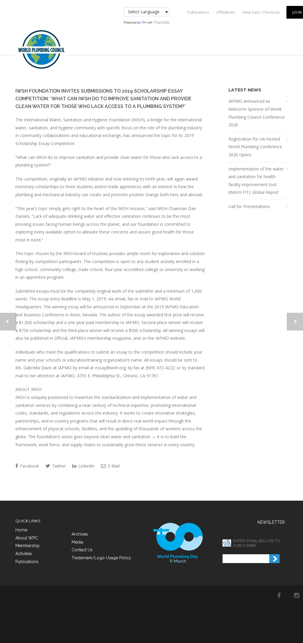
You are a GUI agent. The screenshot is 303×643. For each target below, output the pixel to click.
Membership (27, 545)
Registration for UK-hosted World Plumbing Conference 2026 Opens (255, 146)
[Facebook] (279, 595)
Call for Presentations (249, 206)
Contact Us (82, 549)
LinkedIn (85, 466)
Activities (23, 553)
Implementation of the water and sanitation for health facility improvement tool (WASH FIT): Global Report (256, 180)
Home (21, 530)
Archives (80, 534)
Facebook (29, 466)
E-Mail (113, 466)
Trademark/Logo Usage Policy (101, 557)
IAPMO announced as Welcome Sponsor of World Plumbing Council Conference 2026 (256, 113)
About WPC (26, 538)
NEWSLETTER (271, 522)
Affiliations (225, 12)
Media (77, 542)
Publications (198, 12)
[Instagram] (297, 595)
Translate (162, 22)
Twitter (58, 466)
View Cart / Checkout (260, 12)
